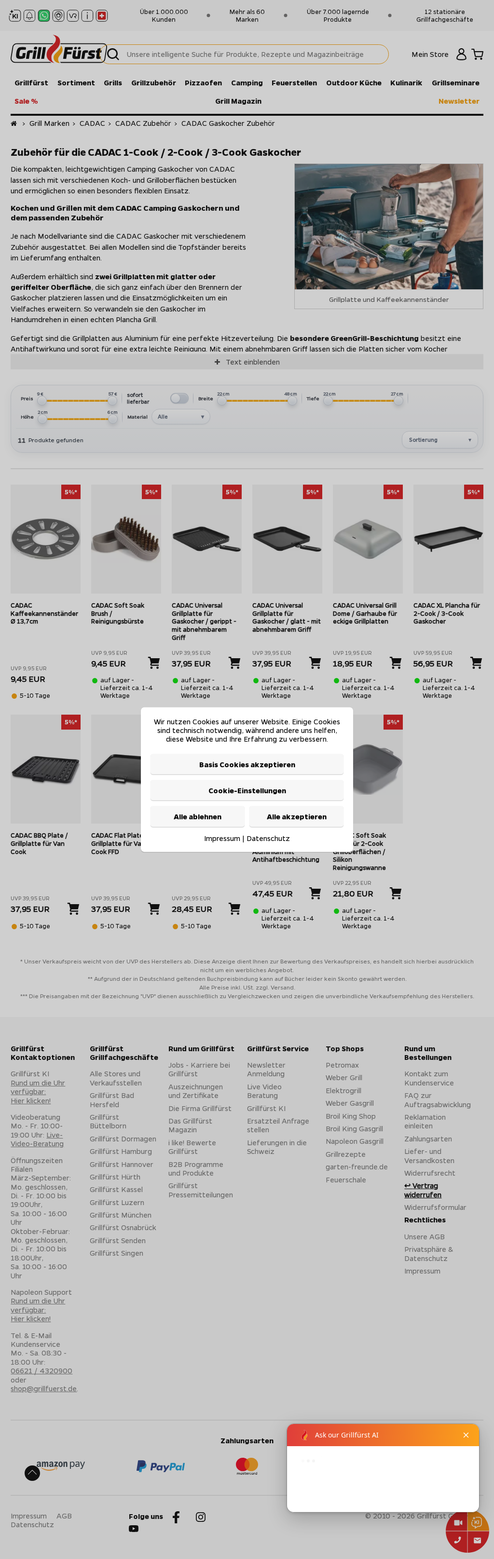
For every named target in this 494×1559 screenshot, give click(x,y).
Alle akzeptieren (297, 816)
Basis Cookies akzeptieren (247, 764)
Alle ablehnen (197, 816)
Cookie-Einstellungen (247, 790)
